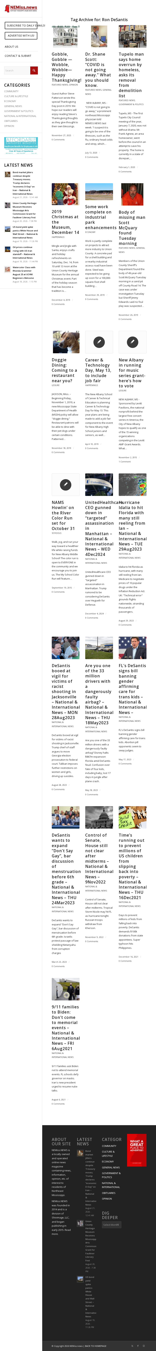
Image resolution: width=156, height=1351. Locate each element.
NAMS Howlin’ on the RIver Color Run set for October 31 (63, 515)
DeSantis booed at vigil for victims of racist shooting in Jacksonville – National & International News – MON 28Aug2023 (66, 691)
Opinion (73, 84)
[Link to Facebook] (138, 1346)
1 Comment (125, 461)
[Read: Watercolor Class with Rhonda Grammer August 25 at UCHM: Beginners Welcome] (7, 269)
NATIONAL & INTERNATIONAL (20, 116)
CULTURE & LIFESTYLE (16, 96)
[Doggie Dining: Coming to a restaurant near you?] (66, 342)
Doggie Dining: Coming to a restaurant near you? (64, 370)
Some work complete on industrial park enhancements (101, 217)
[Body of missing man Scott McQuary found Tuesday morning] (132, 194)
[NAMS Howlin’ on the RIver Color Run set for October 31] (66, 484)
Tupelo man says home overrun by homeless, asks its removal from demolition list (131, 74)
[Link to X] (132, 1346)
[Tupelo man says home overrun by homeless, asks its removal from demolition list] (132, 36)
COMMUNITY (11, 91)
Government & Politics (131, 104)
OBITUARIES (11, 121)
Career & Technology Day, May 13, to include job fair (98, 370)
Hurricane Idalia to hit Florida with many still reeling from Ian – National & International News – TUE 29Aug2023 (133, 526)
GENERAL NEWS (13, 106)
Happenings (58, 237)
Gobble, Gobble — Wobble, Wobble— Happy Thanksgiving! (66, 67)
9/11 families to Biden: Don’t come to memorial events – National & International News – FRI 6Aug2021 (66, 1027)
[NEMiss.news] (21, 8)
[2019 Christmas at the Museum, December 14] (66, 194)
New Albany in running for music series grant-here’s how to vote (132, 373)
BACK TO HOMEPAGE (95, 1346)
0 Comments (58, 139)
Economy (90, 232)
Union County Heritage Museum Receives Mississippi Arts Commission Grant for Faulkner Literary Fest (25, 210)
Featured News (60, 84)
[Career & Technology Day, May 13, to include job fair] (99, 342)
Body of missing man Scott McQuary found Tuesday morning (132, 227)
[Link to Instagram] (143, 1346)
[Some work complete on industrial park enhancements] (99, 191)
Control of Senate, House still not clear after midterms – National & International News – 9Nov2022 (99, 858)
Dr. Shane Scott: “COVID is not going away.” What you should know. (98, 69)
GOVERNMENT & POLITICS (18, 111)
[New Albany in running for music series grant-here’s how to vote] (132, 342)
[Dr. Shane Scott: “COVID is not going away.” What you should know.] (99, 36)
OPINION (9, 126)
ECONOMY (10, 101)
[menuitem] (21, 25)
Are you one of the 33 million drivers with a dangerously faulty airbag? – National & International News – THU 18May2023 (99, 694)
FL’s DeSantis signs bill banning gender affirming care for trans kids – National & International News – (133, 689)
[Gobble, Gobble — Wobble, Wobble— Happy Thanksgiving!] (66, 36)
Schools (56, 533)
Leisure (56, 385)
